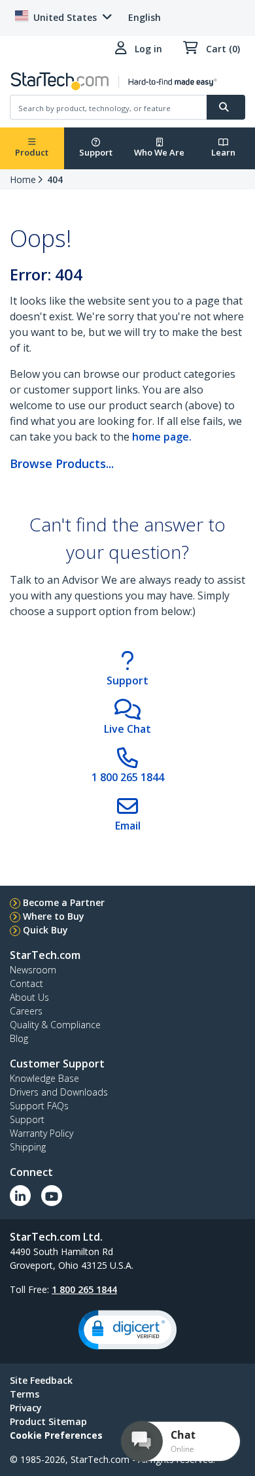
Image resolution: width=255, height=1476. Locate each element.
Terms (24, 1394)
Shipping (28, 1147)
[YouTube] (51, 1195)
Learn (223, 152)
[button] (127, 1330)
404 (55, 179)
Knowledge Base (44, 1078)
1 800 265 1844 (84, 1289)
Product (31, 152)
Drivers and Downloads (59, 1092)
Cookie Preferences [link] (56, 1435)
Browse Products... (62, 463)
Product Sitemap (48, 1421)
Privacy (26, 1407)
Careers (26, 1011)
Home (23, 179)
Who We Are (159, 152)
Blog (19, 1038)
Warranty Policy (41, 1133)
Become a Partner (64, 902)
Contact (26, 983)
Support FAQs (39, 1105)
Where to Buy (53, 916)
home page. (162, 436)
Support (95, 152)
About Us (29, 997)
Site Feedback (41, 1380)
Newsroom (33, 970)
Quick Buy (45, 930)
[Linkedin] (20, 1195)
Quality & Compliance (55, 1024)
